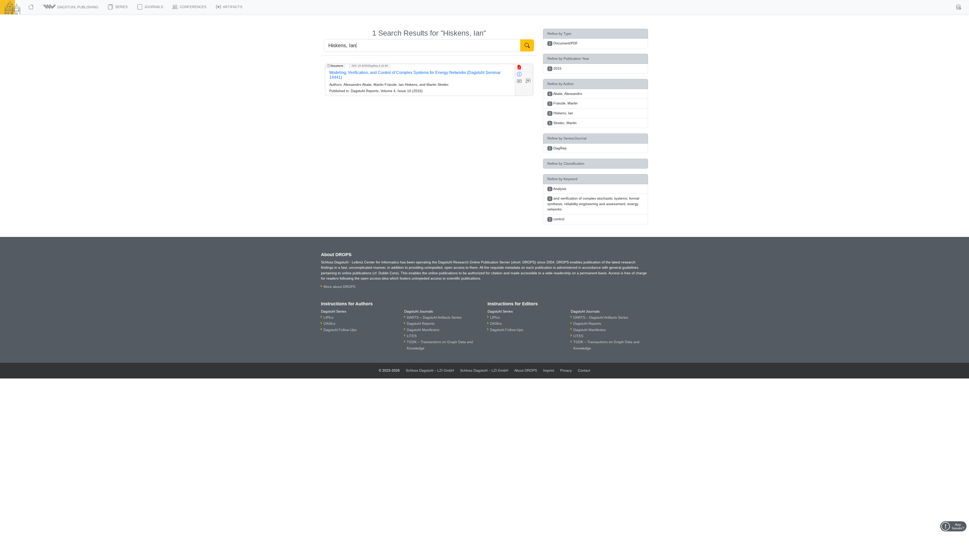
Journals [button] (153, 7)
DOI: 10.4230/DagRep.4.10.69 (370, 65)
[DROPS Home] (31, 7)
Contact (584, 370)
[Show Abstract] (519, 81)
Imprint (548, 370)
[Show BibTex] (528, 81)
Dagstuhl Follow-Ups (340, 330)
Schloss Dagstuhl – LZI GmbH (430, 370)
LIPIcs (328, 317)
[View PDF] (519, 67)
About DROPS (525, 370)
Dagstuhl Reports (421, 323)
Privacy (566, 370)
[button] (71, 7)
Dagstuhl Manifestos (423, 330)
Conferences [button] (192, 7)
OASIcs (329, 323)
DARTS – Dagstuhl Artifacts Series (434, 317)
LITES (412, 336)
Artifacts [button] (232, 7)
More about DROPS (339, 287)
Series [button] (121, 7)
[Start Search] (527, 45)
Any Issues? (958, 526)
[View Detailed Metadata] (519, 74)
